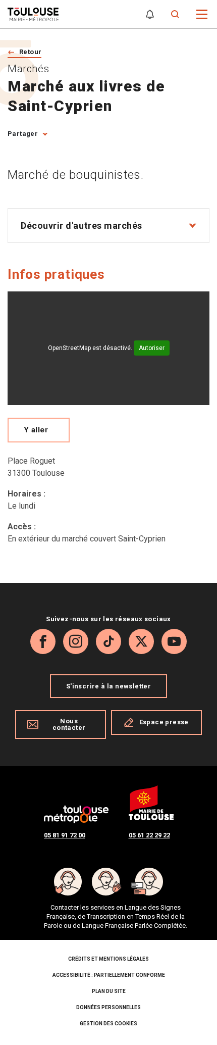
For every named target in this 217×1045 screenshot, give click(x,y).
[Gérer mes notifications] (150, 14)
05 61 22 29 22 (149, 835)
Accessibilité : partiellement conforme (108, 975)
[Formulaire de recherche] (175, 14)
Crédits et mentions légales (108, 959)
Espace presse (164, 722)
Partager (23, 133)
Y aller (36, 429)
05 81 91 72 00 (64, 835)
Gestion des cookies (108, 1023)
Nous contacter (69, 724)
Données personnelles (108, 1007)
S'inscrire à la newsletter (108, 686)
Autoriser (152, 348)
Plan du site (109, 991)
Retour (30, 52)
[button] (202, 13)
